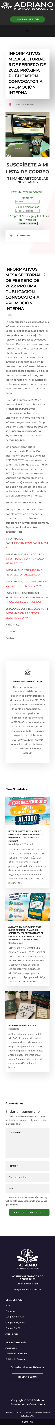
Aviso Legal (11, 1348)
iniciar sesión (27, 19)
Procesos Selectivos (25, 104)
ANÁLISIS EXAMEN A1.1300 (22, 1025)
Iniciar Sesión (27, 1377)
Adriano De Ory (33, 681)
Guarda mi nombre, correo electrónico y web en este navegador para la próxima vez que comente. (26, 1201)
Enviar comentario (29, 1212)
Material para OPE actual (20, 844)
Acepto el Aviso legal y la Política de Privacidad (29, 217)
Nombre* (27, 197)
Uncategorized (15, 943)
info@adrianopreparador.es (27, 1289)
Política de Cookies (15, 1359)
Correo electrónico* (27, 207)
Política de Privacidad (17, 1353)
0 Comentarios (23, 236)
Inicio (8, 1305)
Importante (13, 1029)
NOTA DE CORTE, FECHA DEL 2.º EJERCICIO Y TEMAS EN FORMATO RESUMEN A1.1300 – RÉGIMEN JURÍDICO (25, 836)
